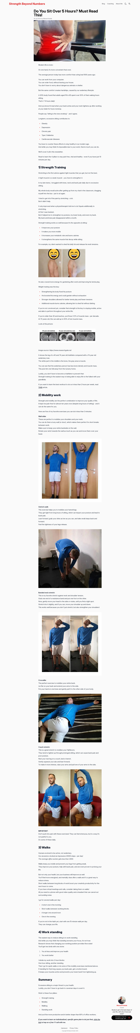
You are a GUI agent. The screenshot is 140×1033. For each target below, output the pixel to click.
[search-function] (129, 4)
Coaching (110, 4)
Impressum (64, 1028)
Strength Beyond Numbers (27, 4)
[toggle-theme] (125, 4)
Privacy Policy (74, 1028)
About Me (119, 4)
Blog (103, 4)
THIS (40, 387)
